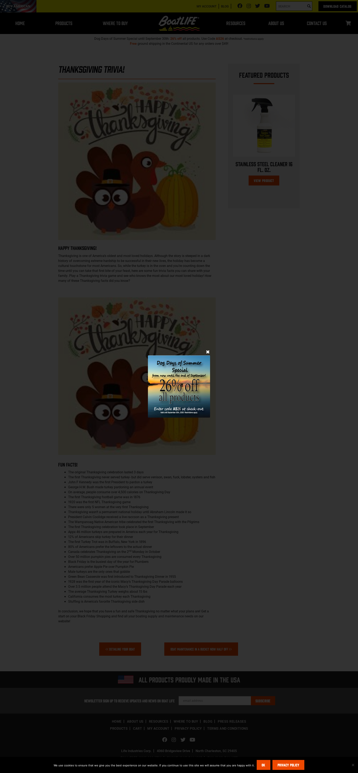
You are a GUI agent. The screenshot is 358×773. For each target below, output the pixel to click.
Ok (263, 765)
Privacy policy (288, 765)
